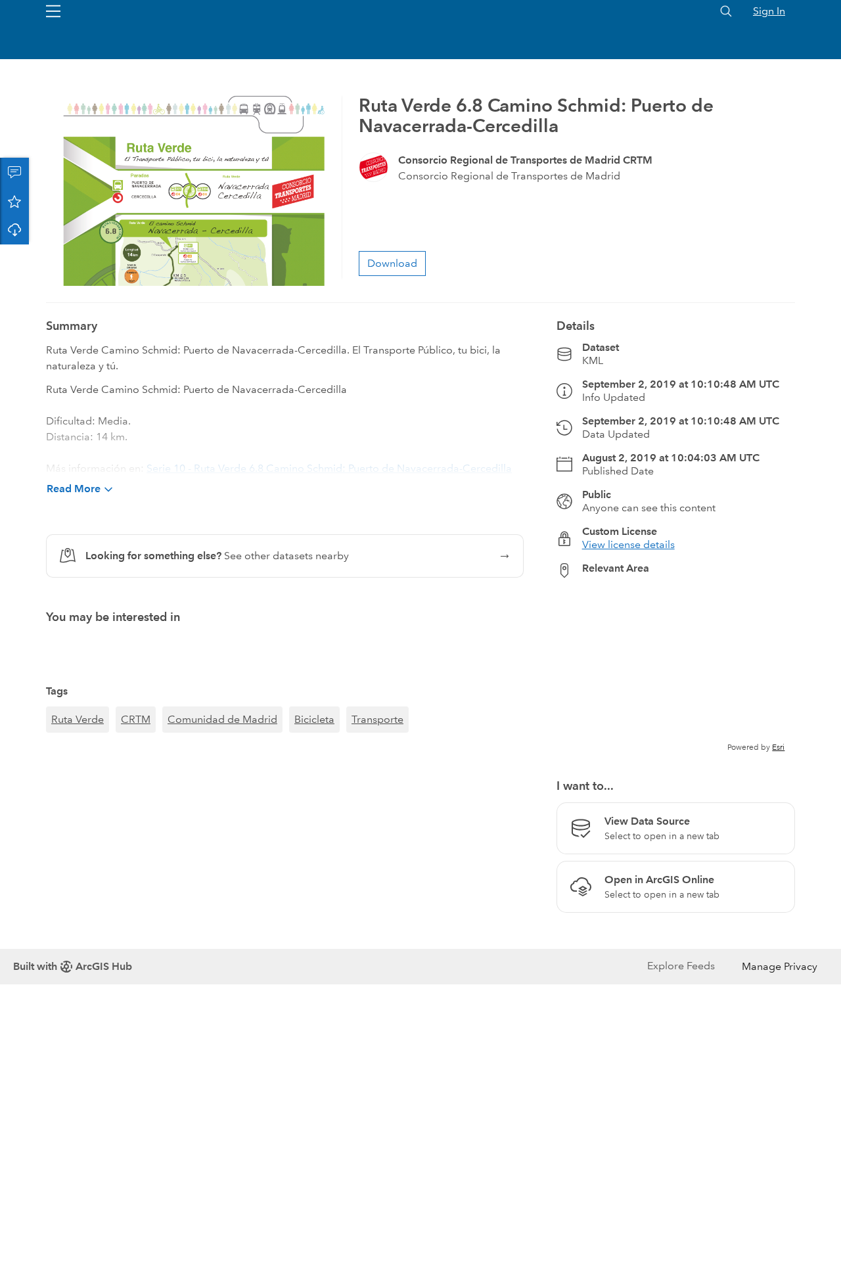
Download (14, 230)
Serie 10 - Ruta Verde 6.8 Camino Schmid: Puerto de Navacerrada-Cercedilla (329, 468)
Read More (74, 488)
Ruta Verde (77, 719)
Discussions (14, 172)
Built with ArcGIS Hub (72, 966)
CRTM (135, 719)
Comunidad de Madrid (222, 719)
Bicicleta (314, 719)
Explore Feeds (681, 965)
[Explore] (676, 671)
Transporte (377, 719)
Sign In (769, 11)
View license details (628, 544)
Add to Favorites (14, 201)
